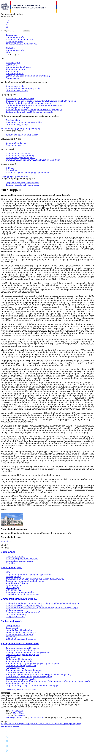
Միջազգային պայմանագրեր (15, 177)
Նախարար (11, 65)
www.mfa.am (6, 541)
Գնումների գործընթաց (17, 583)
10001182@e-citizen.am (14, 717)
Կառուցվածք (12, 71)
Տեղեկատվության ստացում (19, 635)
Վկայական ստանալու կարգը (20, 99)
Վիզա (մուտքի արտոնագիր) (19, 661)
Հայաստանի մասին (15, 557)
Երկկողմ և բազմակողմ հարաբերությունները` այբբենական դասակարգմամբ (43, 603)
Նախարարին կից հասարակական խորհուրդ (28, 76)
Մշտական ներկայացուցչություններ (23, 88)
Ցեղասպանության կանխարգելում (23, 612)
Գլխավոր (10, 48)
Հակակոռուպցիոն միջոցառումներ (22, 185)
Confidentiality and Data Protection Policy (21, 689)
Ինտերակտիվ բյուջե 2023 (18, 153)
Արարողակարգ (13, 577)
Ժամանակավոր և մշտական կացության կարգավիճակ (32, 663)
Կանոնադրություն (15, 74)
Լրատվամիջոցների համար (19, 630)
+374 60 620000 (17, 711)
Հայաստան (11, 35)
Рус (7, 25)
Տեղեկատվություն (14, 42)
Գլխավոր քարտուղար (16, 69)
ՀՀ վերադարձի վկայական (19, 659)
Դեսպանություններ (15, 86)
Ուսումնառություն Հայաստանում (22, 559)
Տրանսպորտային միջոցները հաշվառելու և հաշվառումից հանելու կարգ (41, 101)
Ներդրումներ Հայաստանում (19, 561)
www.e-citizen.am (37, 717)
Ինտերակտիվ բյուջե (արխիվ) (20, 155)
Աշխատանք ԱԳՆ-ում (16, 143)
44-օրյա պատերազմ (15, 617)
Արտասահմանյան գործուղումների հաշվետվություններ (33, 160)
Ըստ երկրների (13, 120)
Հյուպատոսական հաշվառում (20, 650)
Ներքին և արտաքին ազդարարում (22, 183)
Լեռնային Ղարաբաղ (16, 614)
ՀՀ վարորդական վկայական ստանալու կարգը (28, 103)
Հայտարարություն (15, 145)
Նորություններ (13, 626)
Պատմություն (12, 78)
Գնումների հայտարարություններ (22, 135)
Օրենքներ (10, 168)
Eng (7, 22)
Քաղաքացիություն (15, 668)
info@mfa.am (20, 715)
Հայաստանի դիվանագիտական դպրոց (20, 129)
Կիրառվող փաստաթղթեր (18, 108)
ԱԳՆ (8, 52)
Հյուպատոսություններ (17, 91)
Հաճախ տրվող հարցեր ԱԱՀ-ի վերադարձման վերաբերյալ (34, 110)
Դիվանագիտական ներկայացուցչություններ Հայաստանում (35, 579)
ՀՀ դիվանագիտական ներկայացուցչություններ (29, 574)
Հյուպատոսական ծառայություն (21, 44)
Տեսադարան (12, 628)
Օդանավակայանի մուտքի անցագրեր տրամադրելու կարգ (34, 105)
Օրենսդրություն (13, 590)
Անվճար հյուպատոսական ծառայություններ (27, 652)
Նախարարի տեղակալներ (18, 67)
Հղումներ (10, 563)
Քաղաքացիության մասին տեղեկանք (24, 670)
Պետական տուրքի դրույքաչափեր (22, 655)
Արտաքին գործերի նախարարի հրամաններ (27, 172)
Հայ (7, 20)
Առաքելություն (13, 63)
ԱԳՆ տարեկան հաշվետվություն (21, 632)
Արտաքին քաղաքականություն (21, 39)
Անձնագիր (11, 657)
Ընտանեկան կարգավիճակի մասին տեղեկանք (29, 677)
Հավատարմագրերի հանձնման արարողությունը (30, 112)
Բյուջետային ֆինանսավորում (20, 158)
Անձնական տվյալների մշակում (21, 639)
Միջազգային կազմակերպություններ (24, 122)
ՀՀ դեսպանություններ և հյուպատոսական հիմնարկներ (33, 686)
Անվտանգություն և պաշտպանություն (24, 606)
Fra (7, 27)
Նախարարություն (15, 37)
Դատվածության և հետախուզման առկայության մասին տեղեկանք (38, 675)
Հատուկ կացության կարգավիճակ (22, 672)
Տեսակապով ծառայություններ (21, 679)
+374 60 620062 (18, 713)
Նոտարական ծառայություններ (21, 666)
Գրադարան (11, 637)
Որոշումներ (11, 170)
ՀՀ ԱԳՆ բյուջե (12, 588)
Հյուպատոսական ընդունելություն (22, 648)
